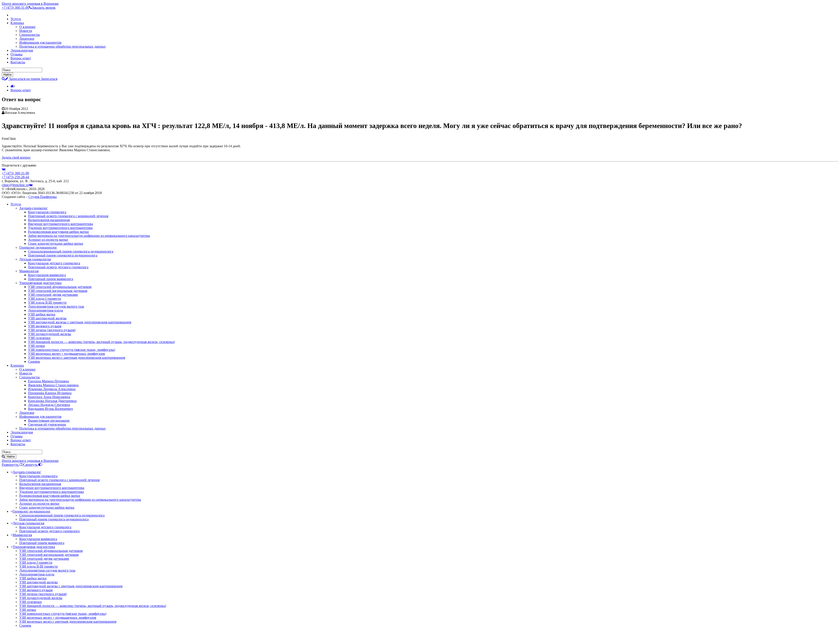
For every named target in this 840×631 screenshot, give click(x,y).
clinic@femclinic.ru (15, 185)
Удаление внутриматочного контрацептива (60, 228)
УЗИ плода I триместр (44, 298)
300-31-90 (15, 7)
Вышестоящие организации (49, 420)
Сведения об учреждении (47, 424)
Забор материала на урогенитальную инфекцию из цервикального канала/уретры (89, 235)
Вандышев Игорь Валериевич (50, 409)
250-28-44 (15, 177)
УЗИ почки (36, 346)
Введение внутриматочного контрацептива (60, 224)
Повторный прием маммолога (50, 279)
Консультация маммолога (47, 275)
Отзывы (16, 54)
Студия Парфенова (42, 197)
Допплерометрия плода (45, 310)
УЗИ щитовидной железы (47, 318)
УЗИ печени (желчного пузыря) (51, 330)
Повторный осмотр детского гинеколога (58, 267)
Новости (25, 31)
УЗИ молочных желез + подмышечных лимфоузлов (66, 353)
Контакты (17, 62)
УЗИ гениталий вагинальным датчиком (57, 291)
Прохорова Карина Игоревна (50, 393)
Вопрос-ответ (20, 58)
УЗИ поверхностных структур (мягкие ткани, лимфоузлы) (71, 350)
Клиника (17, 23)
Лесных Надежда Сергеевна (49, 405)
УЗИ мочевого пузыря (44, 326)
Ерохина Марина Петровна (48, 381)
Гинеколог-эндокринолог (38, 247)
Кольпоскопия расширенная (49, 220)
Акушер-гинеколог (33, 208)
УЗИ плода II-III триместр (47, 302)
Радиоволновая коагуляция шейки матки (58, 232)
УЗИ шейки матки (41, 314)
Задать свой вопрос (16, 157)
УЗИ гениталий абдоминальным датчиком (59, 287)
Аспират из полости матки (48, 239)
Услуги (15, 19)
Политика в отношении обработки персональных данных (62, 46)
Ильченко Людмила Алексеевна (51, 389)
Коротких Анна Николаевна (49, 397)
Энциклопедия (21, 50)
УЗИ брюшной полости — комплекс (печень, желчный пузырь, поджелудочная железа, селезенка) (101, 342)
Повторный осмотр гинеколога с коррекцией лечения (68, 216)
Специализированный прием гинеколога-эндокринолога (70, 251)
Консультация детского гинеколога (54, 263)
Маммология (28, 271)
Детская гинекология (35, 259)
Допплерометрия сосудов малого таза (56, 306)
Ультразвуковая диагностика (40, 283)
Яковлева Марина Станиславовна (53, 385)
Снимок (34, 361)
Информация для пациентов (40, 42)
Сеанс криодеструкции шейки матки (55, 243)
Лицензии (26, 38)
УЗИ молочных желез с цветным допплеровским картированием (76, 357)
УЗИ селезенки (39, 338)
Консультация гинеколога (47, 212)
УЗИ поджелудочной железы (49, 334)
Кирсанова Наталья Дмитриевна (52, 401)
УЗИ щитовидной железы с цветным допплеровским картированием (79, 322)
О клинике (27, 27)
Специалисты (29, 34)
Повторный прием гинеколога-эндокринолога (62, 255)
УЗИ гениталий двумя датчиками (53, 294)
